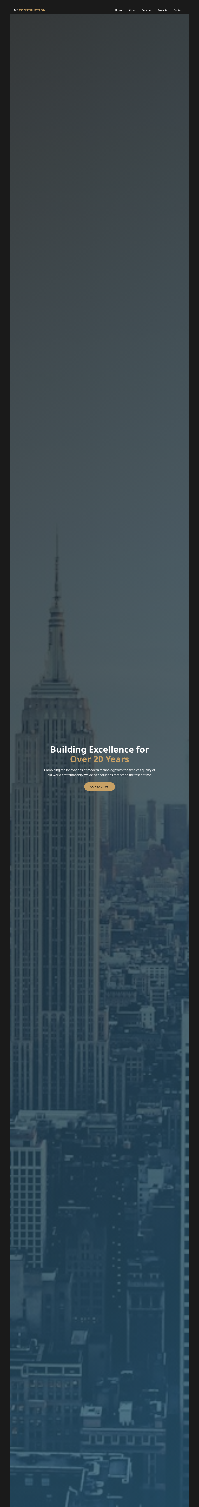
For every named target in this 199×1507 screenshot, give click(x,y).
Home (118, 10)
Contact (178, 10)
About (132, 10)
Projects (162, 10)
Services (146, 10)
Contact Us (99, 786)
